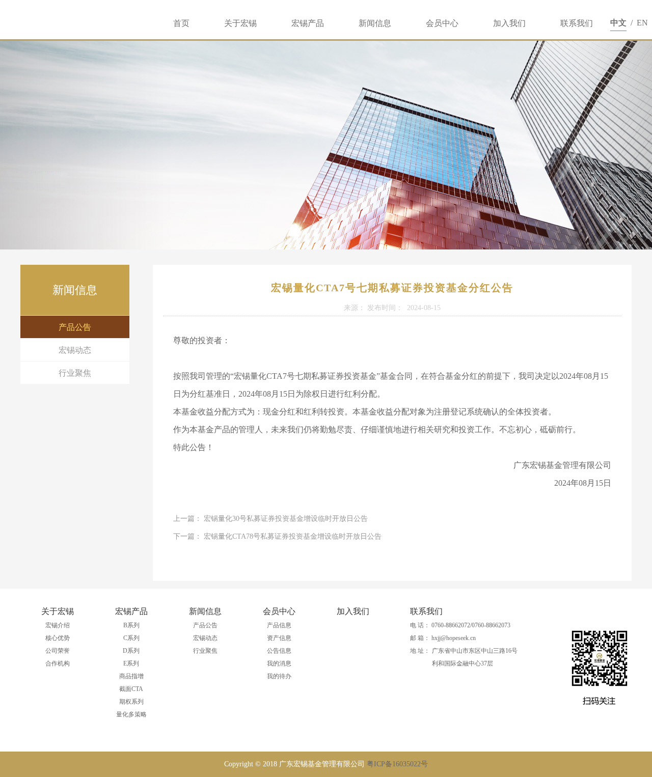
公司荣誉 (57, 650)
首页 (181, 23)
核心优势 (57, 638)
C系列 (131, 638)
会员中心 (442, 23)
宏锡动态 (75, 350)
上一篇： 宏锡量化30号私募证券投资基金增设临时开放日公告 (270, 518)
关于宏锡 (240, 23)
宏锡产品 (307, 23)
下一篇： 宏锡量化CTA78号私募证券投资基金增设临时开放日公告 (277, 536)
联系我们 (576, 23)
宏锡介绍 (57, 625)
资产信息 (279, 638)
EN (642, 22)
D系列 (131, 650)
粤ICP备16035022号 (397, 764)
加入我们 (509, 23)
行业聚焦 (75, 373)
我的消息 (279, 663)
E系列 (131, 663)
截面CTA (131, 688)
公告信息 (279, 650)
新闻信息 (375, 23)
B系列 (131, 625)
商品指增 (131, 676)
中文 (618, 22)
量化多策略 (131, 714)
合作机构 (57, 663)
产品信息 (279, 625)
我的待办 (279, 676)
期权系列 (131, 701)
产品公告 (75, 327)
